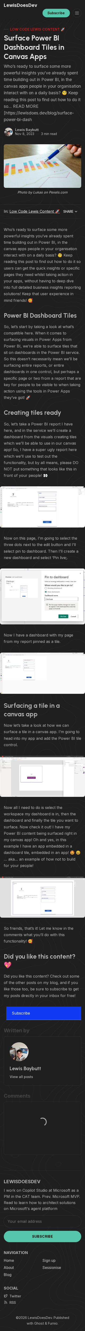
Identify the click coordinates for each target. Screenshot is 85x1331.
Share (68, 211)
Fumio (53, 1323)
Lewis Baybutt (27, 130)
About (9, 1267)
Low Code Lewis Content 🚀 (37, 29)
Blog (8, 1274)
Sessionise (51, 1267)
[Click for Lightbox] (42, 507)
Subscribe (56, 13)
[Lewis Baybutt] (8, 132)
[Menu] (77, 13)
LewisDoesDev (40, 1318)
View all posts (21, 1077)
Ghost (39, 1323)
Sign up (48, 1260)
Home (9, 1260)
